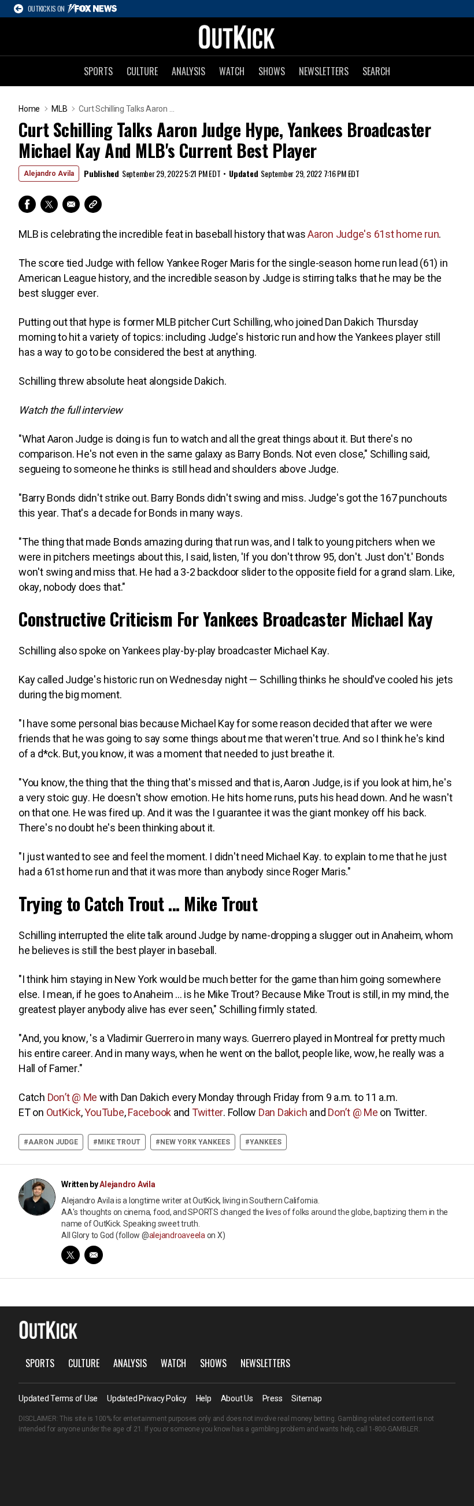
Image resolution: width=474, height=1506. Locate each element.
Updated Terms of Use (58, 1398)
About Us (237, 1398)
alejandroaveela (177, 1235)
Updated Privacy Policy (147, 1398)
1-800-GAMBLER (394, 1429)
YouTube (104, 1112)
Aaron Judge (53, 1142)
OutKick (237, 36)
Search (376, 71)
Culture (142, 71)
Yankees (266, 1142)
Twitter (49, 204)
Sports (98, 71)
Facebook (27, 204)
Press (272, 1398)
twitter (70, 1255)
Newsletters (324, 71)
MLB (59, 108)
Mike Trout (119, 1142)
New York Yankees (195, 1142)
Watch (232, 71)
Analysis (188, 71)
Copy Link (93, 204)
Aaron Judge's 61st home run (373, 234)
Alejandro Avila (49, 174)
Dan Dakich (283, 1112)
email (93, 1255)
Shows (271, 71)
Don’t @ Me (72, 1097)
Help (204, 1398)
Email (71, 204)
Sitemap (306, 1398)
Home (29, 108)
